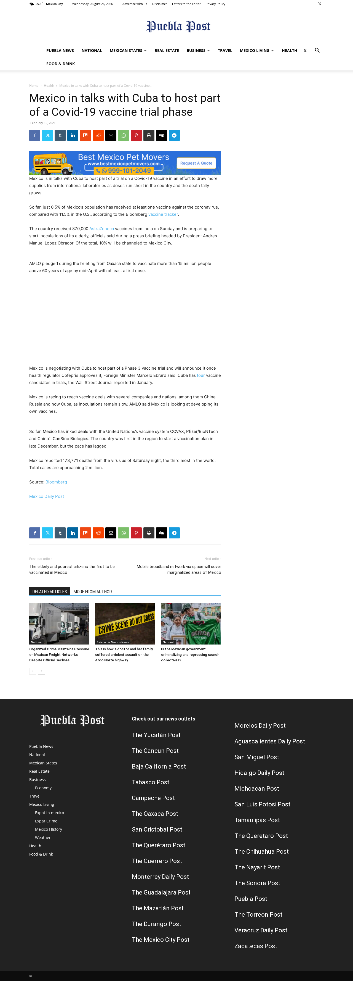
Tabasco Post (150, 782)
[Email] (110, 135)
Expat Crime (46, 821)
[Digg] (161, 135)
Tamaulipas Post (257, 820)
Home (34, 85)
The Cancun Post (155, 750)
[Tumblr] (60, 135)
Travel (225, 50)
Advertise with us (134, 4)
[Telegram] (174, 135)
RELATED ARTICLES (50, 592)
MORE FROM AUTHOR (93, 592)
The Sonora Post (257, 883)
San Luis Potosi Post (262, 804)
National (92, 50)
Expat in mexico (49, 812)
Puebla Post (250, 898)
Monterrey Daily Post (160, 876)
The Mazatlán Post (158, 908)
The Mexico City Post (160, 939)
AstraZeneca (101, 228)
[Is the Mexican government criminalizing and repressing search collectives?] (191, 624)
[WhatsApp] (123, 135)
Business (196, 50)
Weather (43, 837)
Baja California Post (159, 766)
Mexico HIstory (48, 829)
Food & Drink (60, 63)
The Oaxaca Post (155, 813)
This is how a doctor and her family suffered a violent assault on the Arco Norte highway (124, 654)
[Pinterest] (136, 135)
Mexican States (126, 50)
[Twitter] (319, 4)
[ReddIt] (98, 135)
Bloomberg (56, 482)
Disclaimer (159, 4)
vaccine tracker (163, 214)
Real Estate (167, 50)
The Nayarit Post (257, 867)
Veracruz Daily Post (260, 930)
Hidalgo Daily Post (259, 772)
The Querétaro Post (158, 845)
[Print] (148, 135)
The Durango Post (156, 923)
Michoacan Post (256, 788)
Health (289, 50)
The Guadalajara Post (161, 892)
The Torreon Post (258, 914)
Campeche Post (153, 798)
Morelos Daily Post (260, 725)
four (201, 375)
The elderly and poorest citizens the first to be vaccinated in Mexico (72, 569)
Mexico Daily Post (46, 496)
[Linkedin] (72, 135)
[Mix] (85, 135)
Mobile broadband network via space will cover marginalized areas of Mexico (179, 569)
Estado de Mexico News (113, 642)
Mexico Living (254, 50)
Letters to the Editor (186, 4)
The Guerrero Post (157, 861)
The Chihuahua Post (261, 851)
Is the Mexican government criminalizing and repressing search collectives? (190, 654)
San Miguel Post (256, 757)
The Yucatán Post (156, 735)
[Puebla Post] (176, 26)
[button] (317, 51)
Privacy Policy (215, 4)
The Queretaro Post (261, 835)
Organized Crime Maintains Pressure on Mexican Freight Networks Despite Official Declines (59, 654)
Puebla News (60, 50)
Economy (43, 787)
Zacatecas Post (255, 946)
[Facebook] (34, 135)
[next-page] (41, 671)
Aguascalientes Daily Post (269, 741)
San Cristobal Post (157, 829)
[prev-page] (32, 671)
